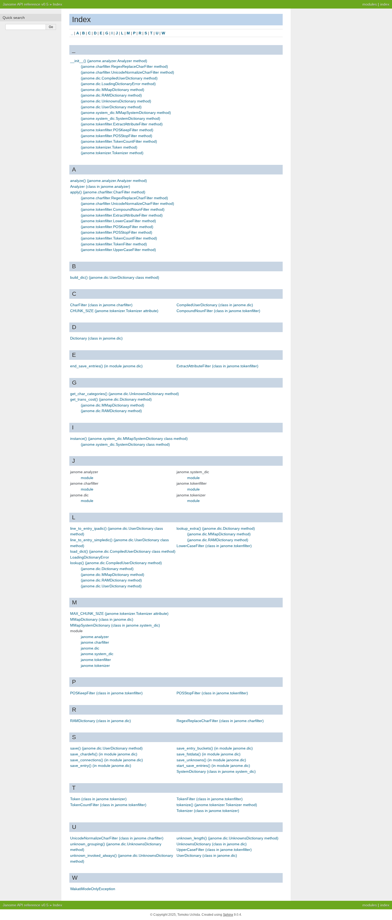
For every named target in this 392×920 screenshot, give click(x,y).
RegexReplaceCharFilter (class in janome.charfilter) (220, 721)
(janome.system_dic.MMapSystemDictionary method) (126, 112)
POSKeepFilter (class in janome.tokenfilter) (106, 693)
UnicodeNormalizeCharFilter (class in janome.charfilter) (116, 838)
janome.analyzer (95, 637)
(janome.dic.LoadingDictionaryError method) (118, 84)
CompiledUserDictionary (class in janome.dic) (215, 305)
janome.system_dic (97, 654)
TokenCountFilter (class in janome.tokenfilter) (108, 805)
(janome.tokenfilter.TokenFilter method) (114, 244)
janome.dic (90, 648)
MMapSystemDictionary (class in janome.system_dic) (115, 625)
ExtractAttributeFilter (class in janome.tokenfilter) (217, 366)
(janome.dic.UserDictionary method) (111, 107)
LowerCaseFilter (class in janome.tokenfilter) (214, 546)
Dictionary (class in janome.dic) (96, 338)
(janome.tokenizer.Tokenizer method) (112, 153)
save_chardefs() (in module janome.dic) (103, 754)
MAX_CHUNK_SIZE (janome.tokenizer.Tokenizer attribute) (119, 613)
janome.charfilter (95, 642)
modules (369, 4)
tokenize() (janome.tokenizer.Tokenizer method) (217, 805)
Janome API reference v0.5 (26, 4)
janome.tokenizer (95, 665)
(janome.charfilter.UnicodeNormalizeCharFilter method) (127, 72)
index (384, 4)
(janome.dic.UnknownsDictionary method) (116, 101)
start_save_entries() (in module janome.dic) (213, 765)
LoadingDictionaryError (89, 557)
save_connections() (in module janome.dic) (106, 760)
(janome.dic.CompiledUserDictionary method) (119, 78)
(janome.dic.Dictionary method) (107, 569)
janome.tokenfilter (96, 660)
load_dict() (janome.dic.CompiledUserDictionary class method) (122, 551)
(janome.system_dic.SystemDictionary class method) (125, 444)
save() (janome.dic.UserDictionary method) (106, 748)
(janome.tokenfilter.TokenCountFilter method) (119, 141)
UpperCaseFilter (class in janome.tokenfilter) (214, 849)
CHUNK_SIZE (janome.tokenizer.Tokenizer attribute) (114, 311)
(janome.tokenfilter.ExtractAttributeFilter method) (122, 124)
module (87, 478)
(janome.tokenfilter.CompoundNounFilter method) (123, 209)
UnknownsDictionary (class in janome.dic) (212, 844)
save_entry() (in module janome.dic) (100, 765)
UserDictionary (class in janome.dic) (207, 855)
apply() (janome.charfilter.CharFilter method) (107, 192)
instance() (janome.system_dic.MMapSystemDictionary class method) (129, 438)
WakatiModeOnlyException (92, 889)
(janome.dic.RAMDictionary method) (111, 95)
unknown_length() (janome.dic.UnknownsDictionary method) (227, 838)
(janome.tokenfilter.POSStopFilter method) (116, 136)
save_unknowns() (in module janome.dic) (211, 760)
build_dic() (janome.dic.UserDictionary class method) (114, 277)
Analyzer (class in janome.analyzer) (100, 186)
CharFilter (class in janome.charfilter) (101, 305)
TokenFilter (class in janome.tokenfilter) (210, 799)
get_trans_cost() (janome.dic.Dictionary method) (111, 399)
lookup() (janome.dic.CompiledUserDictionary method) (116, 563)
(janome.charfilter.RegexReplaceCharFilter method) (124, 66)
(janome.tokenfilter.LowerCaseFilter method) (118, 221)
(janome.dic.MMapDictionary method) (112, 89)
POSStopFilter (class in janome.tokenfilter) (212, 693)
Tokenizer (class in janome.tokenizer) (208, 811)
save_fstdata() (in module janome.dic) (209, 754)
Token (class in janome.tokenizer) (98, 799)
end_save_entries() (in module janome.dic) (106, 366)
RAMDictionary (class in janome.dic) (100, 721)
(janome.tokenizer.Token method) (109, 147)
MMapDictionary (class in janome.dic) (101, 619)
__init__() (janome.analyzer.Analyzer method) (108, 61)
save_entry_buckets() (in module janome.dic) (215, 748)
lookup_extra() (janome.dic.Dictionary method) (216, 528)
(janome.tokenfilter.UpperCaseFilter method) (118, 250)
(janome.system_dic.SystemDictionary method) (120, 118)
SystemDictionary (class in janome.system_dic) (216, 771)
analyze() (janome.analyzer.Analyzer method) (108, 180)
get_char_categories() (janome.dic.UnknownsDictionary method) (124, 394)
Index (57, 4)
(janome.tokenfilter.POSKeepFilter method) (117, 130)
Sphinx (228, 915)
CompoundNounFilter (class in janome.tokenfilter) (218, 311)
